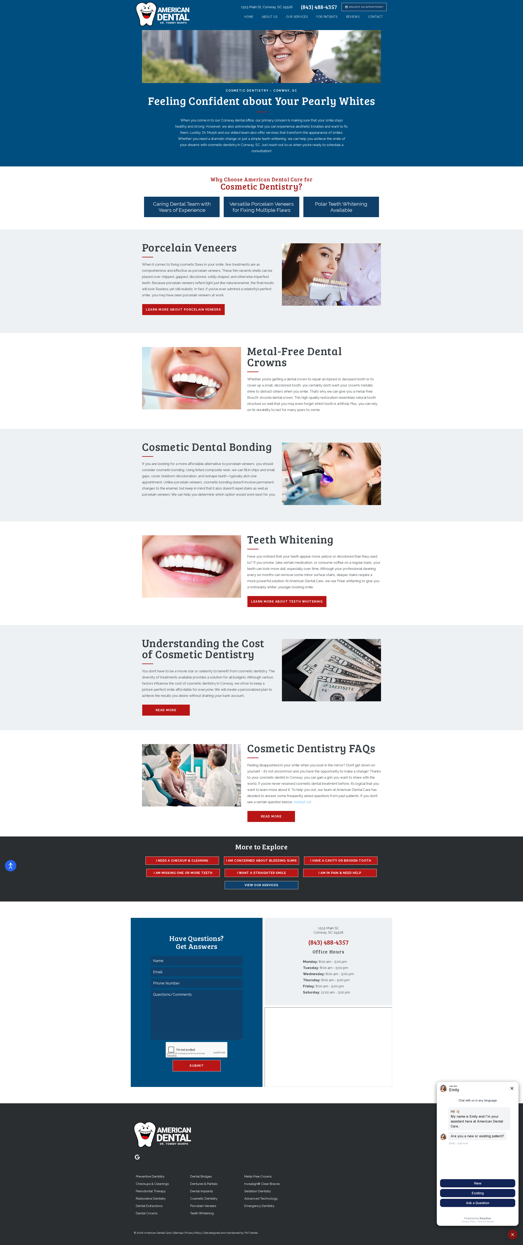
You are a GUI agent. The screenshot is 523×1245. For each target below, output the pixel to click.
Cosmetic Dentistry (203, 1198)
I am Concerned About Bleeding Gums (261, 860)
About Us (269, 16)
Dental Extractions (149, 1206)
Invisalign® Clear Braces (262, 1184)
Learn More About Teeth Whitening (287, 601)
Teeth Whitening (202, 1213)
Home (248, 16)
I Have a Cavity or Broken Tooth (340, 860)
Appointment (366, 7)
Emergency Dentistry (259, 1206)
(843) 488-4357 (319, 6)
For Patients (326, 16)
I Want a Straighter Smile (261, 873)
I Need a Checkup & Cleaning (182, 860)
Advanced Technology (261, 1198)
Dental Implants (201, 1191)
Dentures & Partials (203, 1184)
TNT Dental (251, 1232)
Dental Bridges (201, 1176)
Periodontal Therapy (151, 1191)
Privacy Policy (193, 1232)
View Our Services (261, 885)
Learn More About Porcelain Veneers (183, 309)
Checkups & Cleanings (152, 1184)
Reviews (353, 16)
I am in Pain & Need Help (339, 873)
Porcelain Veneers (203, 1206)
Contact (375, 16)
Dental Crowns (146, 1213)
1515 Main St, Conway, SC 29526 (267, 7)
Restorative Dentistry (151, 1198)
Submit (197, 1066)
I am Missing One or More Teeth (183, 873)
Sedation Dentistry (257, 1191)
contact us (302, 802)
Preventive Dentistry (150, 1176)
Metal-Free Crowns (258, 1176)
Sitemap (178, 1232)
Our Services (297, 16)
